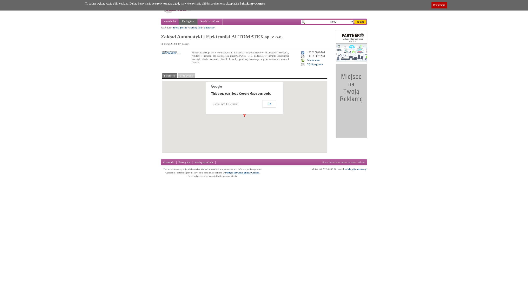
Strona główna (180, 27)
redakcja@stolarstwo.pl (356, 169)
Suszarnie (209, 27)
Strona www (313, 60)
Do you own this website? (225, 104)
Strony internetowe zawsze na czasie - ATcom (343, 162)
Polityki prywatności (252, 3)
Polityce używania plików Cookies (242, 172)
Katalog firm (188, 21)
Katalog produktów (209, 21)
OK (269, 104)
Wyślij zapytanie (315, 64)
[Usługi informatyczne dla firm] (351, 61)
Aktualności (170, 21)
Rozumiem (439, 5)
